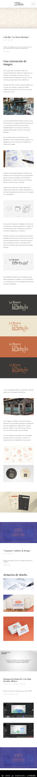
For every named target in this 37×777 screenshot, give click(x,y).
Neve (3, 772)
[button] (5, 209)
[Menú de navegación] (33, 3)
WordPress (21, 772)
